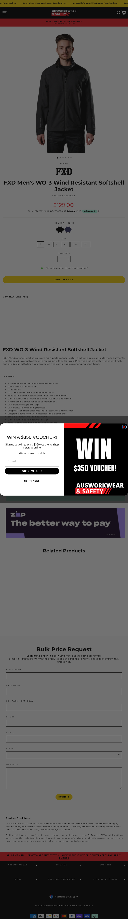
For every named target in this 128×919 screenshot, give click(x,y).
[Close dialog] (124, 427)
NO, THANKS (32, 481)
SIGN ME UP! (32, 471)
